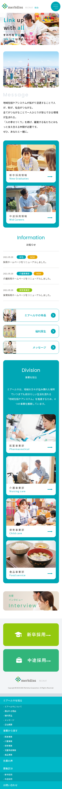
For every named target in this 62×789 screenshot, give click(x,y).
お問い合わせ (10, 785)
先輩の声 (8, 760)
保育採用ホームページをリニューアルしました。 (27, 295)
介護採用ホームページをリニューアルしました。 (27, 278)
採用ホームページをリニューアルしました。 (25, 262)
